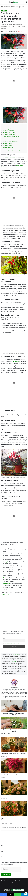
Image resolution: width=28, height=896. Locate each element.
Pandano (5, 578)
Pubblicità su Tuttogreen (14, 882)
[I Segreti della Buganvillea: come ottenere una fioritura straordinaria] (14, 765)
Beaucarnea (6, 583)
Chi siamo (17, 880)
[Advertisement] (14, 80)
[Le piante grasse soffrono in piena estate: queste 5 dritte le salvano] (14, 744)
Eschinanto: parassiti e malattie (10, 141)
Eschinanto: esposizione (9, 134)
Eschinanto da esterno (8, 149)
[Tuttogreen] (14, 2)
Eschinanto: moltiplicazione (9, 140)
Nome (2, 845)
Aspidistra (6, 570)
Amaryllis (6, 562)
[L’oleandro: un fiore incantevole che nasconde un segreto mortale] (14, 808)
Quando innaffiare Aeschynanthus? (11, 136)
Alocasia (5, 558)
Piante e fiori (13, 6)
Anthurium (6, 566)
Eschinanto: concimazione (9, 138)
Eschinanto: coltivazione (9, 132)
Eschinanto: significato (8, 130)
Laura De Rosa (4, 31)
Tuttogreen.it (15, 654)
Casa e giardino (8, 6)
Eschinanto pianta (7, 129)
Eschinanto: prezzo (7, 145)
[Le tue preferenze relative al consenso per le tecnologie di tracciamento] (25, 893)
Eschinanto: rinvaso (7, 143)
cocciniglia (16, 361)
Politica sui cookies (11, 880)
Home (3, 6)
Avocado (5, 574)
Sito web (2, 856)
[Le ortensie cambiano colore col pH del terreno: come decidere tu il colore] (14, 787)
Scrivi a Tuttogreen (23, 880)
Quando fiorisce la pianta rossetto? (11, 151)
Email (4, 638)
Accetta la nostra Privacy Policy (12, 643)
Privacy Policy (4, 880)
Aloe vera (6, 554)
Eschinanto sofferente (8, 147)
